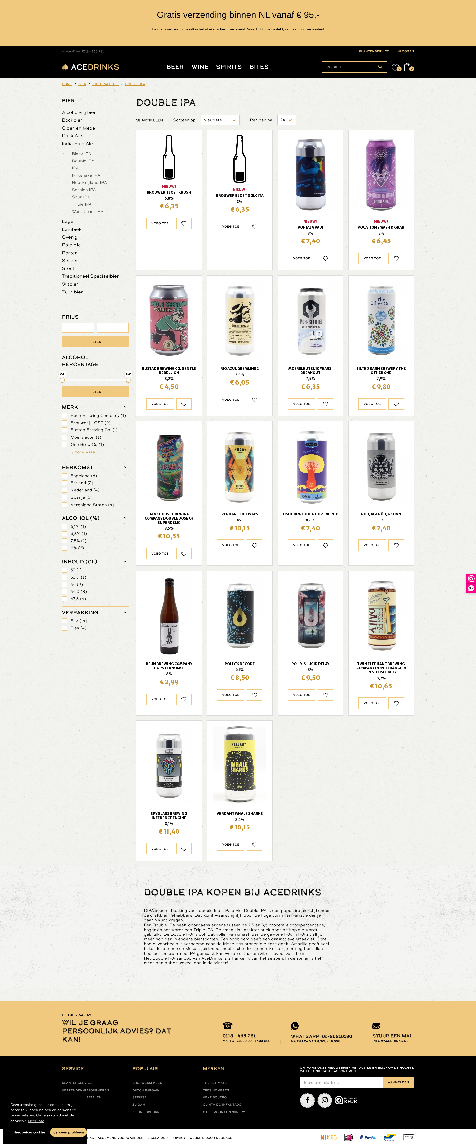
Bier (68, 101)
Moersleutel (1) (86, 437)
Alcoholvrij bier (79, 112)
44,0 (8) (79, 591)
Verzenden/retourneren (85, 1090)
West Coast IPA (87, 211)
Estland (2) (82, 482)
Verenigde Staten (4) (92, 504)
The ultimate (215, 1083)
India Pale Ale (77, 143)
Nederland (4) (85, 490)
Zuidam (138, 1105)
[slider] (62, 380)
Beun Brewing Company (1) (98, 415)
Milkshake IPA (86, 175)
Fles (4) (78, 628)
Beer (175, 67)
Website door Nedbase (210, 1138)
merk (70, 407)
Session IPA (84, 189)
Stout (68, 268)
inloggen (405, 51)
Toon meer (85, 452)
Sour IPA (81, 197)
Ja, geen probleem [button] (68, 1132)
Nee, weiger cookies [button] (29, 1132)
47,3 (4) (78, 598)
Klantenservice (77, 1083)
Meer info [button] (36, 1121)
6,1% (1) (78, 526)
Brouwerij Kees (147, 1083)
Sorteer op (184, 120)
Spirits (229, 67)
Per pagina (261, 120)
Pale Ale (71, 245)
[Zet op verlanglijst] (184, 223)
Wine (199, 67)
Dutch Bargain (146, 1090)
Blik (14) (79, 620)
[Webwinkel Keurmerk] (346, 1100)
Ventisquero (215, 1097)
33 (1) (76, 570)
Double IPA (83, 160)
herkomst (77, 467)
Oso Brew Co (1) (87, 444)
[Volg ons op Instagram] (324, 1100)
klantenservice (374, 51)
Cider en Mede (78, 128)
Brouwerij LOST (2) (91, 422)
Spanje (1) (81, 497)
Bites (258, 67)
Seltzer (70, 260)
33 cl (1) (78, 577)
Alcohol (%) (81, 518)
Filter (95, 342)
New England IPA (89, 182)
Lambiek (72, 229)
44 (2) (77, 584)
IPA (75, 168)
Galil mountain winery (224, 1112)
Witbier (70, 284)
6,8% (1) (79, 533)
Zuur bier (72, 292)
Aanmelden (398, 1082)
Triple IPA (82, 204)
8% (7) (77, 548)
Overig (69, 237)
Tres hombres (216, 1090)
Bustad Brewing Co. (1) (94, 429)
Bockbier (72, 120)
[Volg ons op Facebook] (307, 1100)
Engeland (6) (84, 475)
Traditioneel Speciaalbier (90, 276)
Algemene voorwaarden (121, 1138)
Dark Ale (72, 136)
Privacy (178, 1138)
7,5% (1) (78, 540)
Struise (139, 1097)
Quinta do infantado (222, 1105)
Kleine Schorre (147, 1112)
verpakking (80, 612)
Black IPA (81, 153)
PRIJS (70, 316)
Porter (69, 253)
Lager (69, 221)
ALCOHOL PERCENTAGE (80, 361)
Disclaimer (157, 1138)
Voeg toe (160, 223)
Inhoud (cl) (79, 561)
